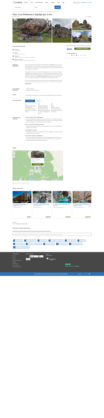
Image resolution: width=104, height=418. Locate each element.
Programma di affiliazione (17, 260)
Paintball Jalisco (19, 240)
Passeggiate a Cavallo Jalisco (57, 240)
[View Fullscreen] (14, 156)
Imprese (84, 2)
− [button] (14, 154)
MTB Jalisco (82, 240)
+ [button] (14, 152)
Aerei (32, 2)
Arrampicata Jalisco (71, 240)
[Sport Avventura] (17, 2)
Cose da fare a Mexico (16, 183)
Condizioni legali (15, 263)
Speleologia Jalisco (63, 243)
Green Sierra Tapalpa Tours (22, 223)
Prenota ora (38, 164)
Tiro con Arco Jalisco (50, 243)
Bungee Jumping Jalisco (77, 243)
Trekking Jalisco (43, 240)
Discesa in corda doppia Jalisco (35, 243)
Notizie (14, 257)
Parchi (47, 2)
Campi (58, 2)
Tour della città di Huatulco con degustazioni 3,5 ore (20, 205)
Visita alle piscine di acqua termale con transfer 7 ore (41, 205)
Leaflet (53, 180)
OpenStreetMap (57, 180)
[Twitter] (89, 274)
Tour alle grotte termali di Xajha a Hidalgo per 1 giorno (81, 205)
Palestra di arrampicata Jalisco (22, 247)
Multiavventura (39, 2)
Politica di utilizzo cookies (17, 266)
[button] (89, 205)
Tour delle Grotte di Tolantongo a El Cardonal (61, 205)
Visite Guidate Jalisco (31, 240)
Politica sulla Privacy (16, 265)
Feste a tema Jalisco (20, 243)
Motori (52, 2)
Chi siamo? (14, 255)
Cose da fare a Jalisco (25, 183)
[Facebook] (86, 274)
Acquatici (25, 2)
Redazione (14, 262)
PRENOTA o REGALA (82, 48)
